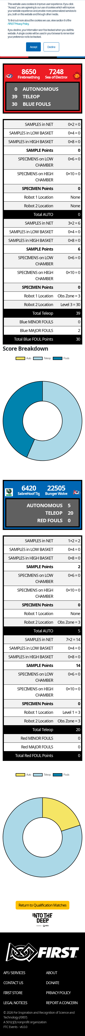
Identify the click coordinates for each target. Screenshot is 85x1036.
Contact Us (13, 982)
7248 (56, 71)
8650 (29, 71)
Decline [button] (51, 47)
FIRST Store (12, 992)
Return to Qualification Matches (42, 905)
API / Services (14, 972)
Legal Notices (15, 1002)
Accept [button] (33, 47)
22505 (56, 488)
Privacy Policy (18, 23)
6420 (29, 488)
